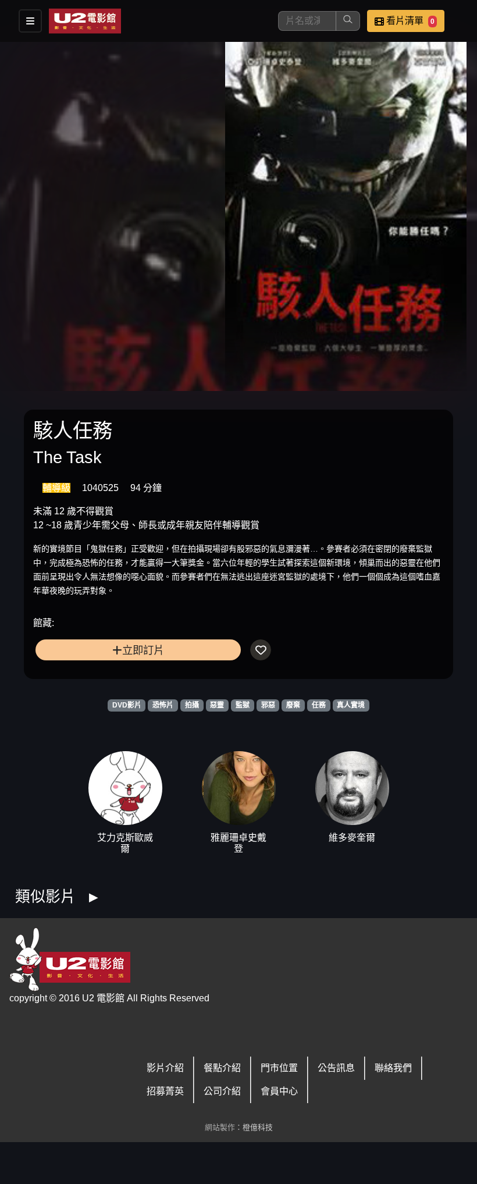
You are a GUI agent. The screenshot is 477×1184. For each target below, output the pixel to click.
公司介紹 (222, 1091)
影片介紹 (165, 1068)
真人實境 (351, 705)
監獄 (243, 705)
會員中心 (279, 1091)
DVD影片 (126, 705)
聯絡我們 (393, 1068)
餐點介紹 (222, 1068)
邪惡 (268, 705)
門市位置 (279, 1068)
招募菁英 (165, 1091)
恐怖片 (162, 705)
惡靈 (217, 705)
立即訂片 (143, 650)
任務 (319, 705)
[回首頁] (85, 21)
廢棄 (293, 705)
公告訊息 (336, 1068)
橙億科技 (258, 1127)
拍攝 (192, 705)
